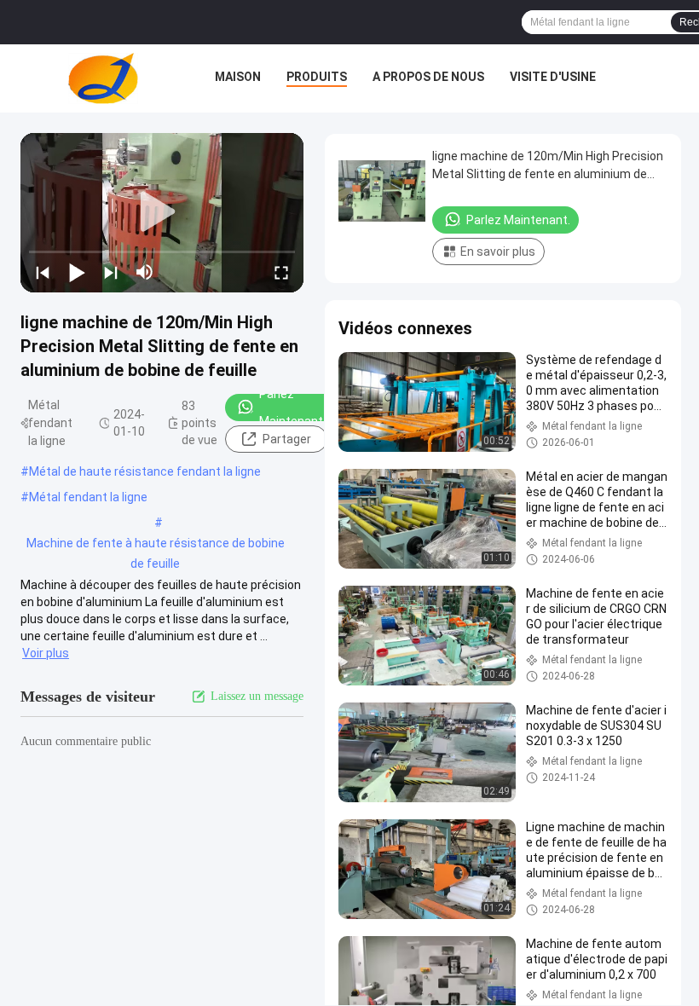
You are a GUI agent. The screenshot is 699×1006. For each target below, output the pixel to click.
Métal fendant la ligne (88, 497)
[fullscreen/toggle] (281, 272)
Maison (238, 77)
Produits (316, 77)
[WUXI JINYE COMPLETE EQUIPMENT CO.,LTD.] (103, 78)
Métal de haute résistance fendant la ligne (145, 471)
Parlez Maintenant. (292, 407)
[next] (111, 272)
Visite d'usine (553, 77)
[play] (162, 212)
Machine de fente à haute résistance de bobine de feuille (155, 544)
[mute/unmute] (145, 272)
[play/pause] (77, 272)
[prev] (43, 272)
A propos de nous (428, 77)
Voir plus (45, 653)
